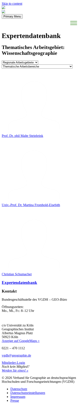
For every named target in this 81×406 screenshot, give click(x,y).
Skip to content (12, 3)
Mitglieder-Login (13, 363)
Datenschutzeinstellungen (27, 393)
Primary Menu (12, 16)
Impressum (17, 396)
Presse (14, 400)
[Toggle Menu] (73, 23)
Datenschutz (18, 389)
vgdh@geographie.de (16, 355)
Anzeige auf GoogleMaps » (21, 341)
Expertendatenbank (19, 282)
